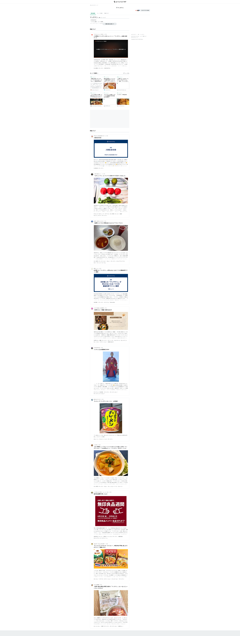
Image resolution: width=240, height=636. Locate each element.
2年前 (100, 268)
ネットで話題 (99, 13)
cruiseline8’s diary (97, 347)
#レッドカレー (97, 341)
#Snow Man (112, 302)
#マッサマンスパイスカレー (99, 393)
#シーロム (104, 262)
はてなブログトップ (134, 37)
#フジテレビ (106, 302)
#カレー (108, 261)
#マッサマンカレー (102, 261)
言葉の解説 (93, 13)
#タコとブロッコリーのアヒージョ (101, 538)
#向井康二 (96, 302)
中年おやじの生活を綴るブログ (99, 135)
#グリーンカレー (103, 341)
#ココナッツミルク (103, 439)
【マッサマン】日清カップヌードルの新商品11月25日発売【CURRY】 (109, 96)
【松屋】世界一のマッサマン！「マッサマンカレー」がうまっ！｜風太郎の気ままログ (96, 80)
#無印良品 (96, 536)
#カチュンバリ (101, 213)
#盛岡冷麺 (120, 536)
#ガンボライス (124, 340)
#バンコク (99, 262)
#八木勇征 (96, 68)
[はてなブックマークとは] (97, 73)
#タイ (95, 262)
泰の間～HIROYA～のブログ (98, 221)
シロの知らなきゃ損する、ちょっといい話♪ (101, 492)
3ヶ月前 (103, 173)
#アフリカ (107, 213)
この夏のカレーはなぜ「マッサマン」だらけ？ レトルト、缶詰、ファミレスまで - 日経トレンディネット (123, 80)
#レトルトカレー (97, 626)
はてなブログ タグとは (135, 36)
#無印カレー (120, 626)
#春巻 (121, 213)
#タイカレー (96, 578)
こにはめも (96, 444)
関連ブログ (106, 13)
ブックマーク (93, 77)
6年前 (101, 584)
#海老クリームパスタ (107, 536)
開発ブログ (144, 36)
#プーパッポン (111, 340)
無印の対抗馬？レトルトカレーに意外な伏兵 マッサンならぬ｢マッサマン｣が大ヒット (109, 80)
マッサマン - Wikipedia (122, 94)
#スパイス (120, 486)
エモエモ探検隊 (96, 584)
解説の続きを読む (109, 23)
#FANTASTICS (107, 68)
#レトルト (101, 536)
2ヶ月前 (105, 34)
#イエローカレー (115, 578)
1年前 (105, 221)
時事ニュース (96, 268)
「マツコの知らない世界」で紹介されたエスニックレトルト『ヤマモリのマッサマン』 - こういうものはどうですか (96, 96)
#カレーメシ (96, 439)
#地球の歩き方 (111, 341)
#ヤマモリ (102, 578)
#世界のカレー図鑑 (97, 340)
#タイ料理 (112, 213)
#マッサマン (101, 68)
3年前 (103, 399)
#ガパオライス (117, 340)
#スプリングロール (97, 215)
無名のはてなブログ (97, 399)
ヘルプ (141, 36)
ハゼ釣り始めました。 (97, 173)
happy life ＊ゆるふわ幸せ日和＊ (99, 543)
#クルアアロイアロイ (121, 261)
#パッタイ (117, 213)
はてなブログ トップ (94, 5)
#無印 (102, 626)
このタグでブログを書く (145, 10)
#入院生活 (96, 168)
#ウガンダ (96, 213)
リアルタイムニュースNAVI (98, 34)
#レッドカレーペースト (113, 486)
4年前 (99, 444)
